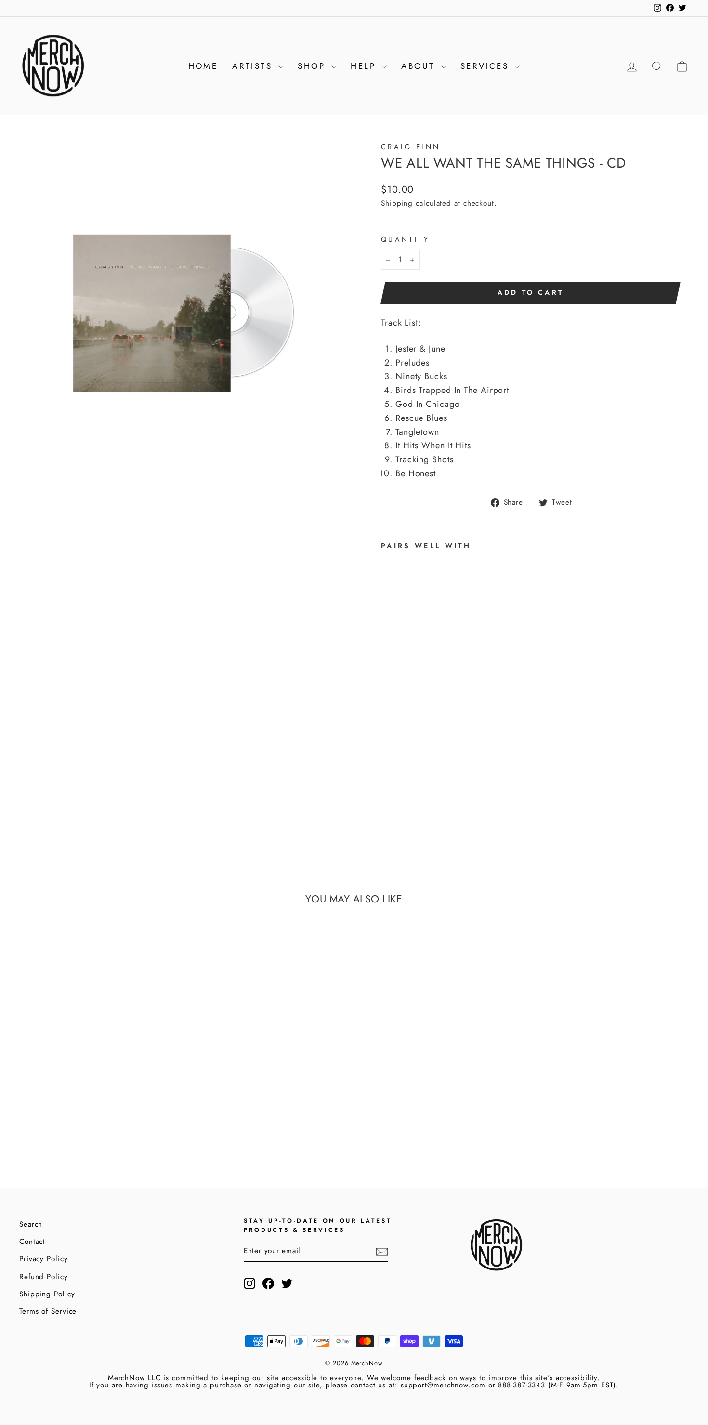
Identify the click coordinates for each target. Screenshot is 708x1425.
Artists (254, 66)
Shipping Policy (47, 1294)
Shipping (397, 203)
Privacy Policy (43, 1259)
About (419, 66)
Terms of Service (48, 1311)
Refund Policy (43, 1276)
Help (365, 66)
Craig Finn (410, 147)
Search (30, 1224)
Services (486, 66)
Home (203, 66)
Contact (32, 1241)
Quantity (405, 239)
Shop (313, 66)
